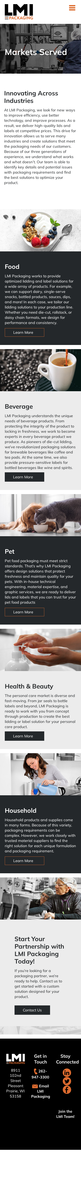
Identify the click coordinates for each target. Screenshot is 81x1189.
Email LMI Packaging (40, 1091)
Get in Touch (40, 1059)
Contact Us (32, 1010)
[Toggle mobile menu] (72, 7)
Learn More (23, 332)
